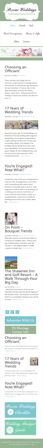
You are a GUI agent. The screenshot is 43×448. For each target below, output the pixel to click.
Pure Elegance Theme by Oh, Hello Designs (26, 442)
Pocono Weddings (21, 11)
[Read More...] (26, 156)
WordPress (26, 444)
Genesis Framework (15, 444)
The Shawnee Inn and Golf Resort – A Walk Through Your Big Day (21, 276)
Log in (32, 444)
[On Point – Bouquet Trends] (11, 224)
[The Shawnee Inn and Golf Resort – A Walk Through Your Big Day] (11, 268)
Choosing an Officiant (15, 69)
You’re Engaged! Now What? (18, 168)
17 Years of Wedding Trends (19, 110)
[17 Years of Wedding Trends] (21, 124)
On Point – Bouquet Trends (18, 229)
